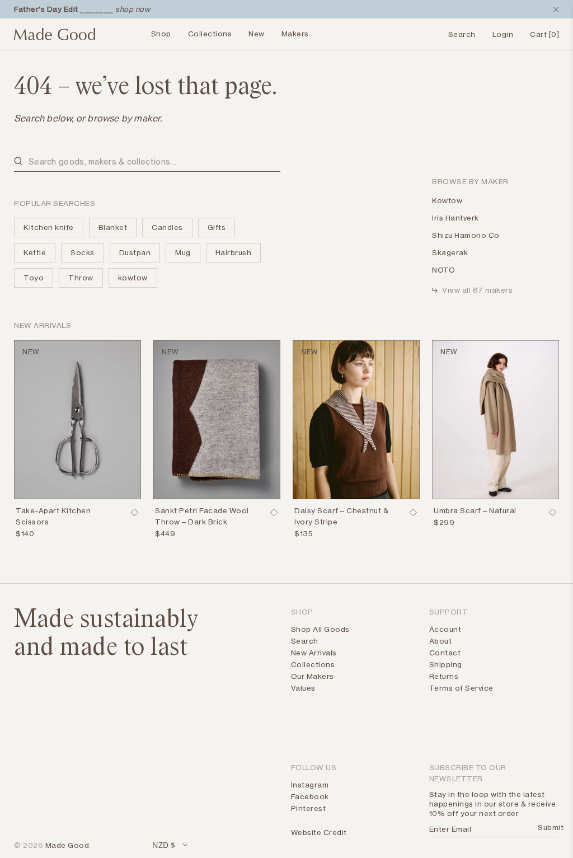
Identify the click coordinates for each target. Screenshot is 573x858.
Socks (83, 252)
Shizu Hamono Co (466, 235)
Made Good (67, 845)
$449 (165, 533)
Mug (183, 252)
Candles (167, 227)
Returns (444, 676)
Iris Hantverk (455, 217)
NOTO (443, 269)
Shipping (445, 664)
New (256, 33)
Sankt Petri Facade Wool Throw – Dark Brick (202, 516)
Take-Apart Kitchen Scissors (53, 516)
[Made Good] (54, 38)
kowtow (133, 277)
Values (303, 687)
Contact (445, 652)
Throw (80, 277)
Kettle (35, 252)
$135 (303, 533)
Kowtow (447, 200)
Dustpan (135, 252)
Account (445, 629)
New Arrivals (314, 652)
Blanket (113, 227)
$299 (444, 522)
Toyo (34, 277)
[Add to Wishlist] (134, 512)
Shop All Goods (320, 629)
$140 (25, 533)
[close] (553, 9)
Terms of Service (461, 687)
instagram (310, 784)
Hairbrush (233, 252)
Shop (161, 33)
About (440, 640)
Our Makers (312, 676)
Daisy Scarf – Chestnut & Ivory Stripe (341, 516)
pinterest (308, 808)
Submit (547, 827)
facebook (310, 796)
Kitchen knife (49, 227)
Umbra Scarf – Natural (475, 510)
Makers (295, 33)
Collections (210, 33)
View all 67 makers (477, 289)
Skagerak (450, 252)
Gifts (217, 227)
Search (304, 640)
